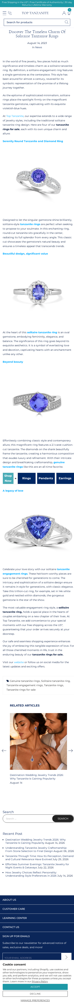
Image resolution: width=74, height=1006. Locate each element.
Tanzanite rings (53, 685)
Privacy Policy (40, 981)
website (19, 662)
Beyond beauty (13, 361)
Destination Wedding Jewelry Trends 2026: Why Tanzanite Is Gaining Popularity (35, 841)
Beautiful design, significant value (26, 253)
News (38, 47)
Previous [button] (5, 750)
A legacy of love (13, 490)
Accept (35, 986)
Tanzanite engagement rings (24, 685)
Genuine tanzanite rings (25, 681)
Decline (35, 993)
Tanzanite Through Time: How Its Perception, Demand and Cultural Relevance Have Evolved (39, 857)
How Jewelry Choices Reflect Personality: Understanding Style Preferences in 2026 (31, 874)
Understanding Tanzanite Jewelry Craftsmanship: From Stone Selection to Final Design (36, 849)
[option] (38, 749)
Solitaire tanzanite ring (55, 681)
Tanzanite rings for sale (21, 689)
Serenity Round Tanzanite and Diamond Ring (33, 141)
